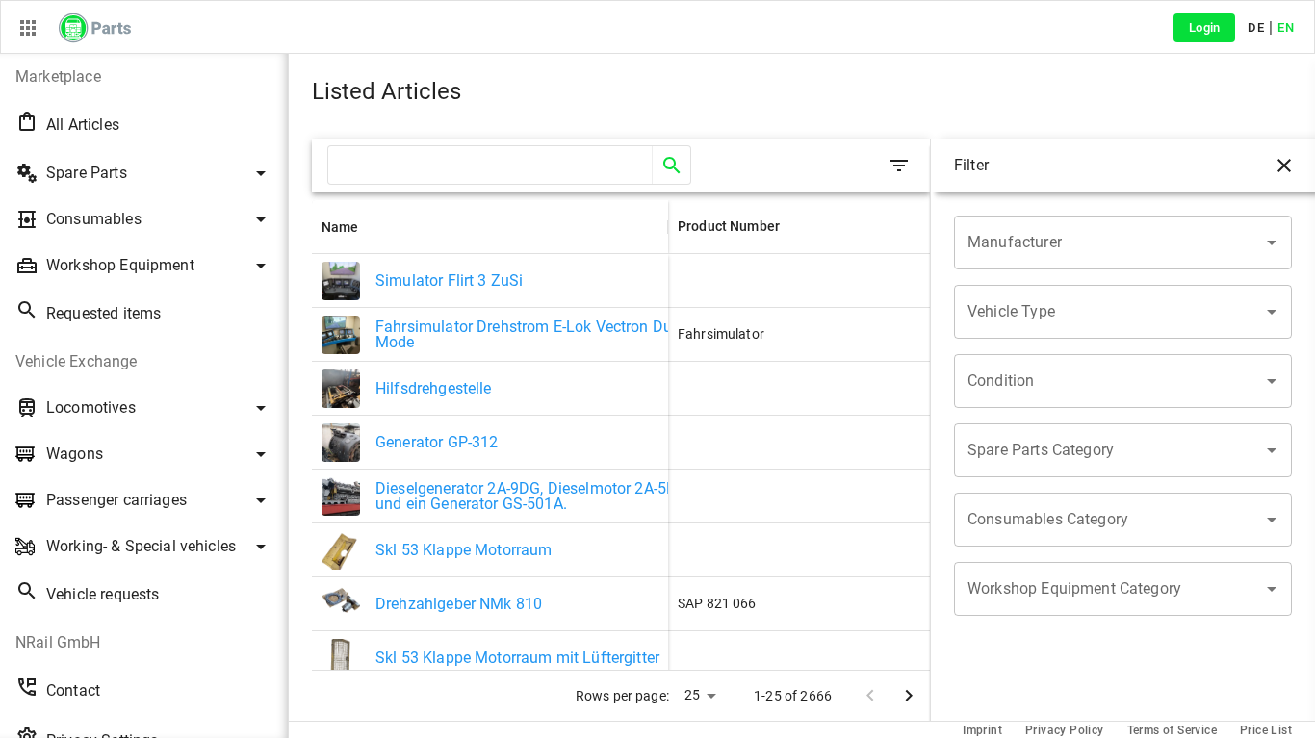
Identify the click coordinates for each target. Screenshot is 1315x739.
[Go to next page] (909, 695)
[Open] (1271, 242)
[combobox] (1108, 242)
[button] (144, 77)
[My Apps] (28, 28)
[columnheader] (490, 227)
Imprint (982, 730)
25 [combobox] (692, 694)
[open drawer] (899, 165)
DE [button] (1256, 27)
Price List (1266, 730)
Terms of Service (1172, 730)
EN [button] (1285, 27)
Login (1205, 27)
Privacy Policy (1064, 730)
